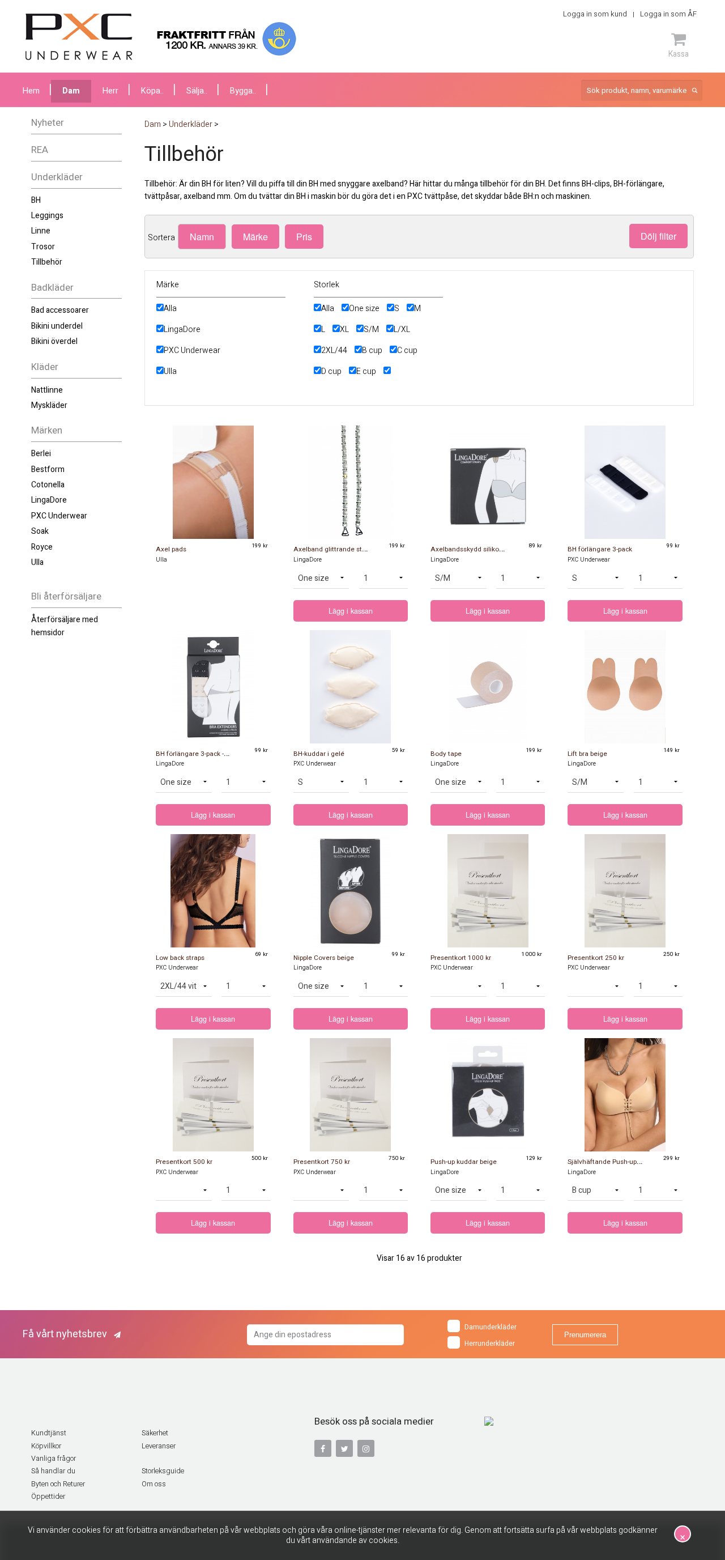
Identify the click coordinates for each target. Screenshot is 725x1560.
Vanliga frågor (53, 1458)
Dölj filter (658, 236)
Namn (202, 236)
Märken (46, 430)
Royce (42, 547)
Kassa (678, 53)
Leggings (47, 216)
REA (39, 150)
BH (36, 200)
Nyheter (47, 123)
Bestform (48, 469)
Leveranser (159, 1446)
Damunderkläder (490, 1327)
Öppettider (48, 1496)
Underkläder (57, 177)
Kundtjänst (48, 1433)
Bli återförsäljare (66, 596)
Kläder (44, 367)
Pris (304, 236)
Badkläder (52, 287)
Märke (255, 236)
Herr (110, 91)
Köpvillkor (46, 1446)
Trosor (43, 247)
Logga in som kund (595, 13)
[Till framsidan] (79, 37)
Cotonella (48, 485)
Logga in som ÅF (668, 13)
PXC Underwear (59, 516)
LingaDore (49, 500)
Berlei (41, 454)
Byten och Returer (58, 1484)
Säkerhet (155, 1433)
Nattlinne (47, 390)
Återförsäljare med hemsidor (64, 626)
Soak (40, 531)
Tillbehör (46, 262)
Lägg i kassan (351, 611)
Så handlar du (53, 1471)
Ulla (37, 562)
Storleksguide (163, 1471)
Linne (40, 231)
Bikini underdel (57, 326)
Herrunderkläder (489, 1343)
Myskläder (49, 405)
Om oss (154, 1484)
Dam (71, 91)
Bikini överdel (54, 341)
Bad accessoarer (60, 310)
